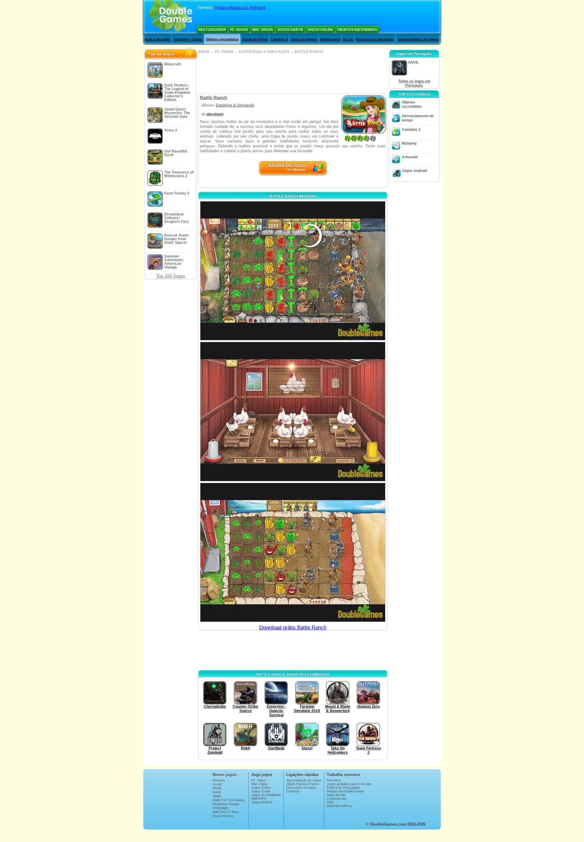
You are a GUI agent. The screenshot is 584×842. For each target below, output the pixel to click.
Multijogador (212, 29)
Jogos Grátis (290, 29)
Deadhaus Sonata (226, 804)
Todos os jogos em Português (414, 83)
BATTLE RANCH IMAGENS (292, 196)
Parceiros (334, 780)
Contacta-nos (337, 798)
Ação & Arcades (157, 39)
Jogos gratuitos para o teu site (349, 784)
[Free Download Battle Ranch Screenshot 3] (292, 552)
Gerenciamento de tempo (418, 39)
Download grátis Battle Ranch (292, 627)
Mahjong (409, 143)
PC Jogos (239, 29)
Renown (219, 780)
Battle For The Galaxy (229, 800)
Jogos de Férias (255, 39)
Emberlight (220, 808)
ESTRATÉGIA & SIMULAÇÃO (264, 52)
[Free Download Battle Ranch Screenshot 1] (292, 270)
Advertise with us (339, 806)
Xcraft (217, 784)
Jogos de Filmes (303, 39)
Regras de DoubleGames (345, 791)
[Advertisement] (292, 74)
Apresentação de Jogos (304, 780)
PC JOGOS (224, 52)
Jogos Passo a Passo (302, 784)
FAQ (330, 802)
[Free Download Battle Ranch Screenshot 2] (292, 411)
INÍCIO (203, 52)
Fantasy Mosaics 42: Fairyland (240, 7)
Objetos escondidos (357, 29)
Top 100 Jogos (170, 276)
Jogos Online (320, 29)
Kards (217, 792)
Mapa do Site (336, 795)
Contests (293, 791)
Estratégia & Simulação (374, 39)
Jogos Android (414, 171)
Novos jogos (224, 774)
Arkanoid (410, 157)
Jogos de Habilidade (266, 795)
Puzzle (347, 39)
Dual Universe (223, 816)
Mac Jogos (262, 29)
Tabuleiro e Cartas (187, 39)
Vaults (217, 796)
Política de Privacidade (343, 787)
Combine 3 (279, 39)
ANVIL (217, 788)
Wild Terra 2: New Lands (226, 813)
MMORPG (259, 798)
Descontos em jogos (301, 787)
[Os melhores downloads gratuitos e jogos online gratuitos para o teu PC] (170, 16)
